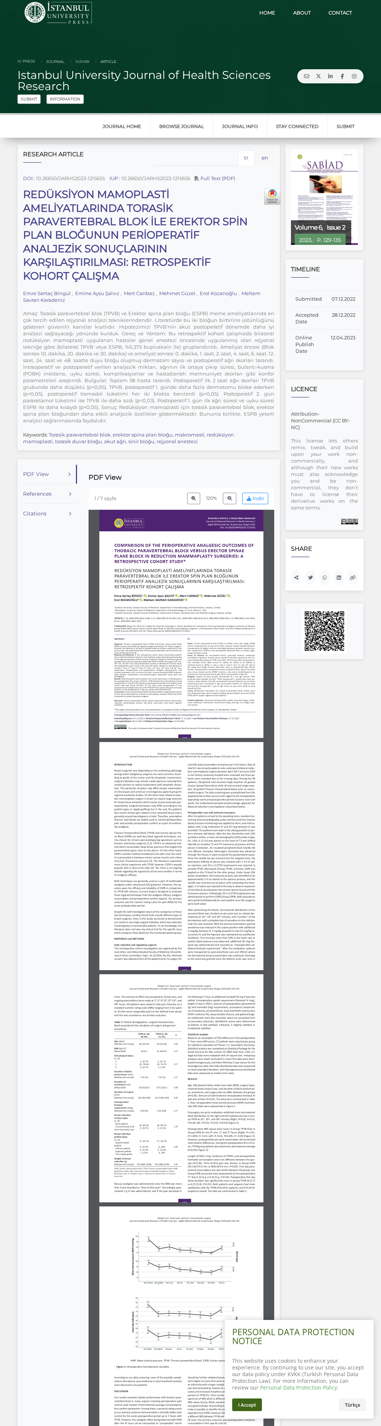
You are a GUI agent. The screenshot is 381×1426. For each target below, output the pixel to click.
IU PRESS (26, 61)
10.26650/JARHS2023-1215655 (70, 178)
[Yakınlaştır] (229, 498)
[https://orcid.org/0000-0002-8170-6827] (163, 595)
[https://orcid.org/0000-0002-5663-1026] (166, 600)
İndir (258, 498)
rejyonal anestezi (177, 441)
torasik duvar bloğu (78, 441)
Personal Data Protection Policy (298, 1387)
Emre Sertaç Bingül (47, 293)
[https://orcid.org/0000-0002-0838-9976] (217, 595)
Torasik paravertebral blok (80, 435)
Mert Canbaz (139, 293)
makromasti (190, 435)
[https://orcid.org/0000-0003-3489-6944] (191, 595)
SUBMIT (29, 99)
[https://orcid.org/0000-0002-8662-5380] (130, 595)
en (265, 157)
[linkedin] (330, 76)
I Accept (247, 1404)
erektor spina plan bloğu (143, 435)
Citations (35, 513)
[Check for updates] (272, 196)
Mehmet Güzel (177, 293)
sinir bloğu (141, 441)
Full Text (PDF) (217, 178)
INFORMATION (65, 99)
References (37, 493)
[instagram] (354, 76)
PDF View (36, 474)
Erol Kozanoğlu (218, 293)
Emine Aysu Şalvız (97, 293)
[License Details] (349, 521)
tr (246, 157)
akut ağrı (115, 441)
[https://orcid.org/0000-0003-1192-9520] (128, 600)
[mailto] (306, 76)
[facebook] (342, 76)
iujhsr (81, 61)
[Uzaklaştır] (194, 498)
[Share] (296, 577)
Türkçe (352, 1404)
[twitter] (318, 76)
